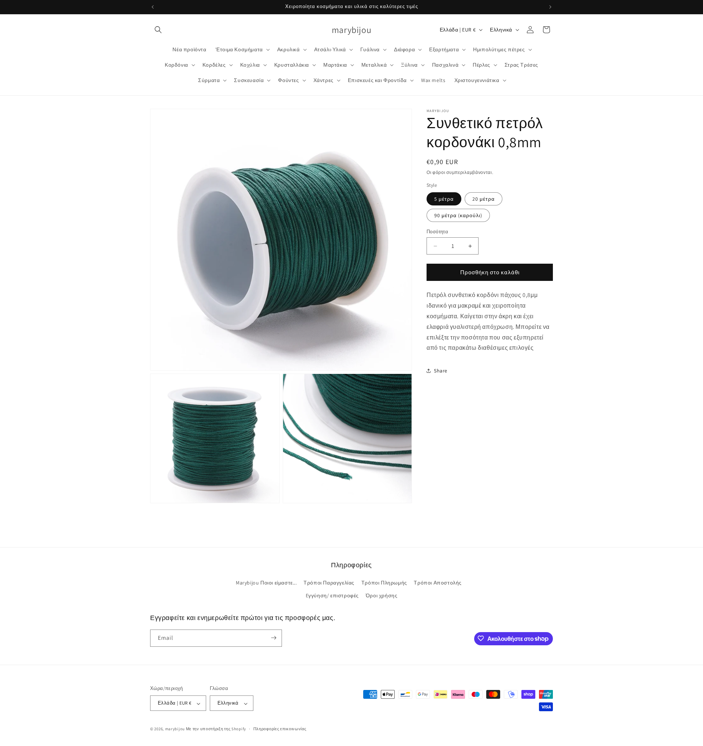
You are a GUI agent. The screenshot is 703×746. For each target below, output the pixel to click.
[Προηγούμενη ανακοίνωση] (153, 7)
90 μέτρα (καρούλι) (458, 215)
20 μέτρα (483, 199)
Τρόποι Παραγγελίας (329, 582)
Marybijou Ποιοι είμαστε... (266, 582)
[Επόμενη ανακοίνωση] (550, 7)
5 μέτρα (444, 199)
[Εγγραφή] (273, 637)
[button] (158, 30)
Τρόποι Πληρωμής (384, 582)
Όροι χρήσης (382, 596)
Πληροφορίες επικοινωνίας (279, 728)
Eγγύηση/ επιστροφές (332, 596)
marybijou (175, 729)
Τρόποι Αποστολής (438, 582)
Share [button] (440, 370)
